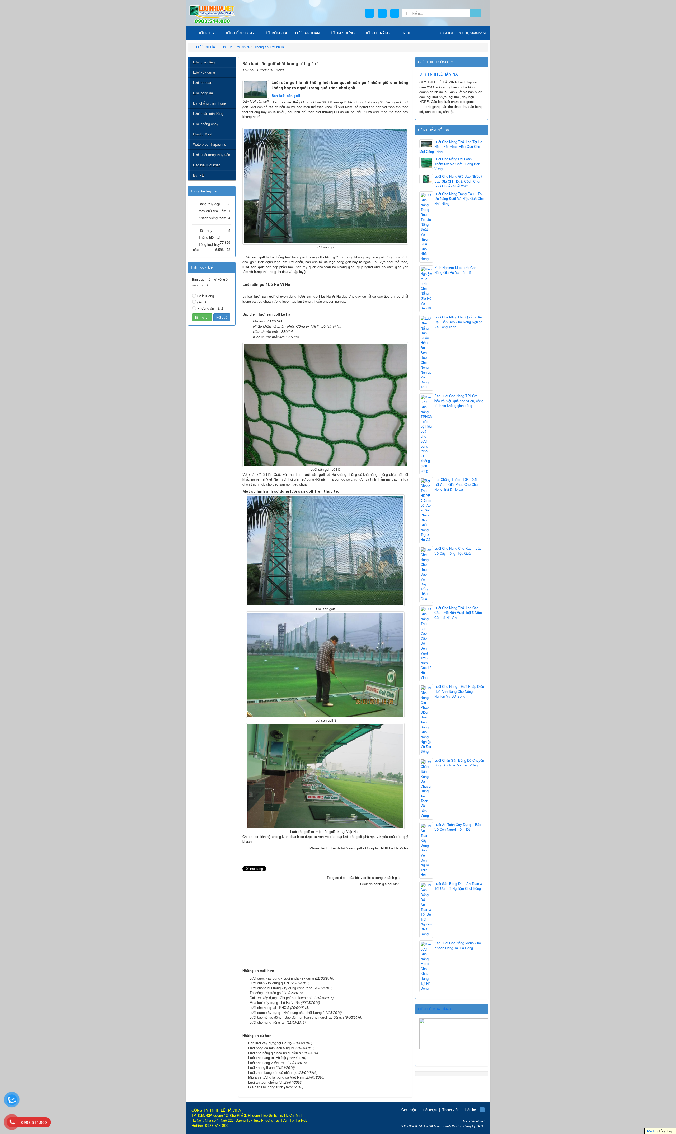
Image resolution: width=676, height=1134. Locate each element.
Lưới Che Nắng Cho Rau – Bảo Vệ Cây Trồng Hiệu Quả (457, 551)
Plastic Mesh (203, 134)
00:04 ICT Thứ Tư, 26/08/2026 (463, 32)
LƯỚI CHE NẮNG (376, 32)
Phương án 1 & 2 (210, 308)
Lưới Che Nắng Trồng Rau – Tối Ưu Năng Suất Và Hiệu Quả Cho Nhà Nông (459, 198)
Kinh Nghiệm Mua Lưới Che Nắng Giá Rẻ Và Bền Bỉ (455, 270)
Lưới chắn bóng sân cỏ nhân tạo (272, 1072)
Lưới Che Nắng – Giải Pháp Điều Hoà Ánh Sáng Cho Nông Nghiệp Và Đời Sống (459, 691)
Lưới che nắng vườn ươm (267, 1062)
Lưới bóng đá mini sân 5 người (271, 1047)
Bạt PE (198, 175)
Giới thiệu (408, 1109)
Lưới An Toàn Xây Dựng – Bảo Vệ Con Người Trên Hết (457, 827)
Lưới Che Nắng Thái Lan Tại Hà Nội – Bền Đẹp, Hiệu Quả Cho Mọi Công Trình (450, 146)
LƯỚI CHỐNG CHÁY (239, 32)
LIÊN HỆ (404, 32)
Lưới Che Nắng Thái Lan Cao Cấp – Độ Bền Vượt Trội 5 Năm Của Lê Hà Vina (458, 612)
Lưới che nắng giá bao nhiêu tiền (273, 1052)
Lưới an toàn (202, 82)
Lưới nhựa (429, 1109)
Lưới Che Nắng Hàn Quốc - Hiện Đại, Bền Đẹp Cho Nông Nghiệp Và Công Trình (458, 322)
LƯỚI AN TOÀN (307, 32)
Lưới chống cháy (205, 123)
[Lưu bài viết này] (404, 69)
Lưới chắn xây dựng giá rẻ (269, 982)
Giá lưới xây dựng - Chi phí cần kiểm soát (281, 997)
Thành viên (450, 1109)
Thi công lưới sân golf (266, 992)
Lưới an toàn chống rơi (265, 1082)
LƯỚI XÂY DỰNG (341, 32)
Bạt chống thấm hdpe (209, 103)
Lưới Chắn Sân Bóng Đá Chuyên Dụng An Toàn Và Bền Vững (459, 763)
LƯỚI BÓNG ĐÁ (274, 32)
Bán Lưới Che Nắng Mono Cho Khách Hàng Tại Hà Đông (457, 945)
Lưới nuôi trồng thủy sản (211, 154)
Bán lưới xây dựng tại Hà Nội (270, 1042)
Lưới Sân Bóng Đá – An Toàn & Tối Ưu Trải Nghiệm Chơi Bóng (458, 886)
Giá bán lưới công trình (265, 1086)
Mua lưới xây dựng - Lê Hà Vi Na (275, 1002)
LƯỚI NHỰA (205, 32)
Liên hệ (470, 1109)
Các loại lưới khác (206, 164)
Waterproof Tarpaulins (209, 144)
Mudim (652, 1130)
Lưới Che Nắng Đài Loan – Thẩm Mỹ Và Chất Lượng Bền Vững (457, 164)
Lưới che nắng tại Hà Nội (267, 1057)
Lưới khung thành (261, 1067)
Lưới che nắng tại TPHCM (269, 1007)
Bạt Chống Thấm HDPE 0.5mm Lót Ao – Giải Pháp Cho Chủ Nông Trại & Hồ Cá (458, 484)
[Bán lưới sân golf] (255, 88)
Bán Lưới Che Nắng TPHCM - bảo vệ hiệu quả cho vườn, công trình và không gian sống (458, 400)
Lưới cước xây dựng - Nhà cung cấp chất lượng (286, 1012)
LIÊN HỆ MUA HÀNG (434, 1008)
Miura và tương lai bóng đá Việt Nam (276, 1077)
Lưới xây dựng (204, 72)
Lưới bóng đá (203, 92)
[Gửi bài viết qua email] (388, 69)
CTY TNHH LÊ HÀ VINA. (439, 74)
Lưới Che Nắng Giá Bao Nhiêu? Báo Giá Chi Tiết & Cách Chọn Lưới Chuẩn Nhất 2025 (458, 181)
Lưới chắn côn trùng (208, 113)
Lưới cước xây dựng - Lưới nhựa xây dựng (282, 978)
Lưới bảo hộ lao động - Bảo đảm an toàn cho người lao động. (296, 1017)
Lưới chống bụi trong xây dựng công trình (281, 987)
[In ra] (396, 69)
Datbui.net (477, 1120)
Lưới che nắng (204, 61)
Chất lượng (205, 295)
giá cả (201, 301)
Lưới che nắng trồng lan (267, 1022)
